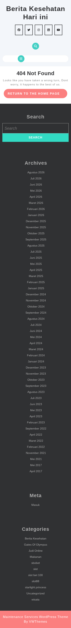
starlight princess (35, 587)
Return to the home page (37, 95)
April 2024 (36, 343)
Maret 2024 (36, 349)
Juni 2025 (36, 257)
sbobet (35, 562)
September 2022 (35, 428)
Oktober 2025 (36, 233)
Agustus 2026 (36, 172)
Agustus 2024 (36, 318)
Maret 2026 (36, 202)
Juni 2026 (36, 184)
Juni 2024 (36, 330)
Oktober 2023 (36, 379)
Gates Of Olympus (35, 544)
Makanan (35, 556)
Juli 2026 (36, 178)
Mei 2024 (36, 337)
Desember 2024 (36, 294)
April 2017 (36, 471)
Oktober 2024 (36, 306)
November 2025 (36, 227)
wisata (35, 599)
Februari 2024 (36, 355)
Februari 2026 (36, 209)
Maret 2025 (36, 276)
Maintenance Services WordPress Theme (35, 617)
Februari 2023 (36, 422)
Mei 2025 (36, 263)
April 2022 (36, 434)
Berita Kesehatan (35, 538)
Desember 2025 (36, 221)
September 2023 (35, 385)
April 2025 (36, 270)
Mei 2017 (36, 465)
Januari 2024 (36, 361)
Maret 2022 (36, 440)
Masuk (35, 504)
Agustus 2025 (36, 245)
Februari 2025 (36, 282)
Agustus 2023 (36, 391)
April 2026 (36, 196)
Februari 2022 (36, 446)
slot (35, 569)
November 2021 (36, 452)
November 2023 (36, 373)
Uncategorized (35, 593)
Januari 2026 (36, 215)
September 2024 (35, 312)
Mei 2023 (36, 410)
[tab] (21, 58)
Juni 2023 (36, 404)
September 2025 (35, 239)
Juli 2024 (36, 324)
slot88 (35, 581)
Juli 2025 (36, 251)
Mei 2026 (36, 190)
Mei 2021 (36, 459)
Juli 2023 (36, 398)
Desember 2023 (36, 367)
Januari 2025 (36, 288)
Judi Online (36, 550)
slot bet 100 (35, 575)
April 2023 (36, 416)
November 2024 (36, 300)
